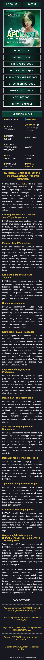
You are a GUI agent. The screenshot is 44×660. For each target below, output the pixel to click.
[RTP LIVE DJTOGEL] (22, 64)
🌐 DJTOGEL (30, 119)
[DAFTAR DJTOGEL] (22, 57)
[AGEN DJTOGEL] (22, 97)
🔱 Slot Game (30, 125)
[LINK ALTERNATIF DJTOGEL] (22, 77)
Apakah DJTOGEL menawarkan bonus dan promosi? (22, 638)
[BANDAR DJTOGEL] (22, 104)
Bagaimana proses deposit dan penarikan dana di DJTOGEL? (22, 628)
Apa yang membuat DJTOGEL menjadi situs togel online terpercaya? (22, 609)
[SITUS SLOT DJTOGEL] (22, 90)
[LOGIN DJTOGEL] (22, 50)
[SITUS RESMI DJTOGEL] (22, 84)
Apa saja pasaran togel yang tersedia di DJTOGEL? (22, 619)
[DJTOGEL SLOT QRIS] (22, 70)
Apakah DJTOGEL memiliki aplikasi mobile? (22, 648)
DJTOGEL (22, 184)
